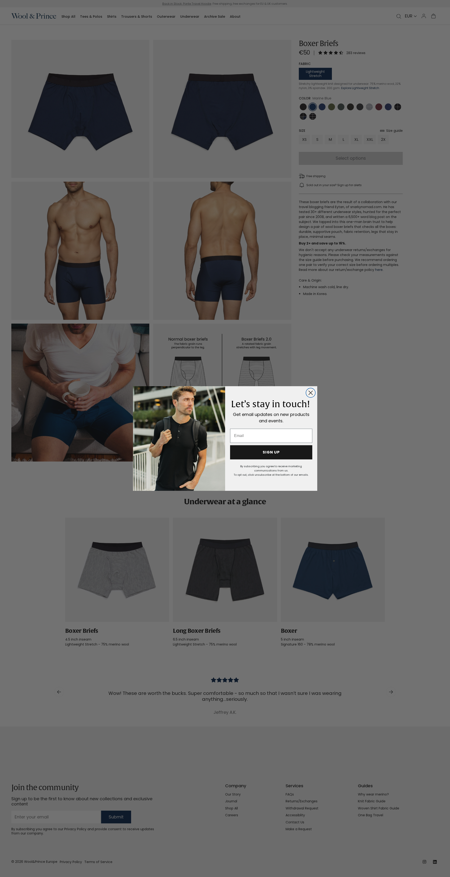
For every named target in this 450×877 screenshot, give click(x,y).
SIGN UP (271, 452)
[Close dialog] (310, 393)
